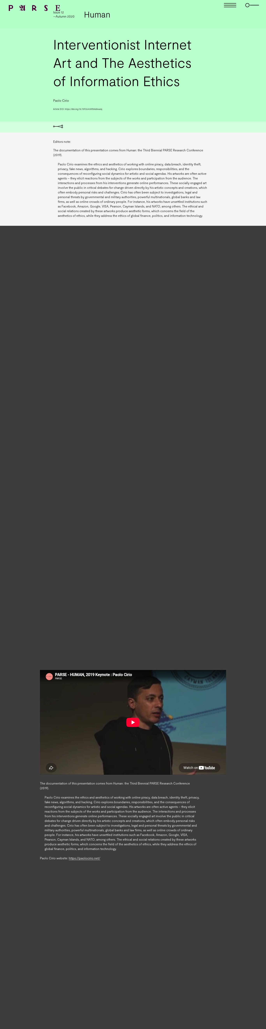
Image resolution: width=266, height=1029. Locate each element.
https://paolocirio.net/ (84, 858)
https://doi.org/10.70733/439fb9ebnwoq (83, 109)
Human (97, 14)
